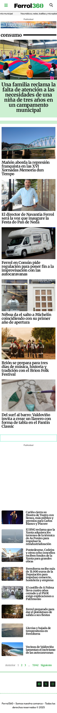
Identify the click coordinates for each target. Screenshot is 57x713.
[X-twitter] (46, 684)
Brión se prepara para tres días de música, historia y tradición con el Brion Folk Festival (25, 368)
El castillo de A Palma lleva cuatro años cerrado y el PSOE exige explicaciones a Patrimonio (40, 593)
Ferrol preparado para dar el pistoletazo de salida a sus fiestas (40, 612)
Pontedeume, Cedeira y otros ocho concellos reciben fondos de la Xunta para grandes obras (40, 555)
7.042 (35, 665)
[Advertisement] (28, 476)
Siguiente (46, 665)
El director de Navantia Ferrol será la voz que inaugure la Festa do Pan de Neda (28, 218)
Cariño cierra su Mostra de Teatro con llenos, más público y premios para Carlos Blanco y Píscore (40, 517)
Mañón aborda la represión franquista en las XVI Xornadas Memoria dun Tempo (26, 168)
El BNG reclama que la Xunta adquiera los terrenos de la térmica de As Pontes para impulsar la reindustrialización (40, 537)
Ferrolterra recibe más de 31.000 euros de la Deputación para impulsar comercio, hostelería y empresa (40, 574)
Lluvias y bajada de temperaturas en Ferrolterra (38, 631)
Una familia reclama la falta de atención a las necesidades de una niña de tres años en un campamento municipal (28, 97)
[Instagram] (52, 684)
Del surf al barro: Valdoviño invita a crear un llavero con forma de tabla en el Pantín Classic (26, 420)
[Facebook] (39, 684)
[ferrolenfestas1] (29, 27)
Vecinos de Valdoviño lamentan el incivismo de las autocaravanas (40, 649)
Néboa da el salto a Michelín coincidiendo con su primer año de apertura (26, 318)
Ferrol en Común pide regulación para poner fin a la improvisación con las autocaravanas (28, 268)
